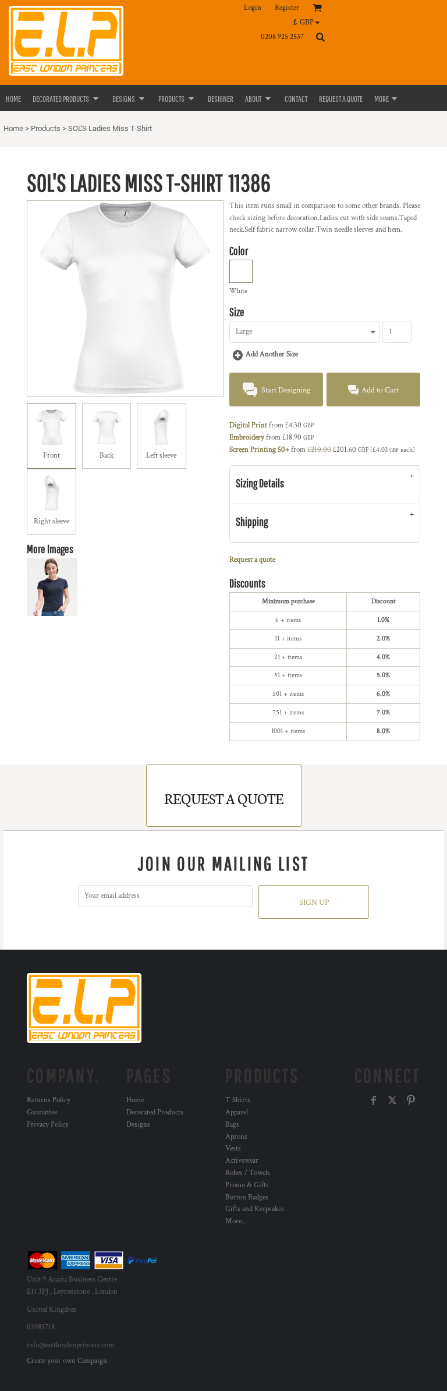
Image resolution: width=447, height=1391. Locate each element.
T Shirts (237, 1100)
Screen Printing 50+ (259, 450)
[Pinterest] (411, 1100)
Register (287, 8)
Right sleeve (51, 521)
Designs (138, 1125)
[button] (309, 22)
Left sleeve (161, 456)
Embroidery (246, 438)
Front (51, 456)
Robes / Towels (247, 1173)
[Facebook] (374, 1100)
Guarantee (42, 1112)
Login (252, 8)
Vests (233, 1148)
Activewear (241, 1161)
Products (46, 128)
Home (13, 128)
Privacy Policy (48, 1125)
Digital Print (248, 425)
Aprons (236, 1137)
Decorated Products (154, 1112)
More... (236, 1221)
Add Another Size (272, 354)
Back (106, 456)
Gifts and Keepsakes (254, 1209)
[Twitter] (392, 1100)
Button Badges (246, 1197)
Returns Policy (48, 1100)
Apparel (236, 1112)
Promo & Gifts (247, 1185)
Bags (232, 1125)
